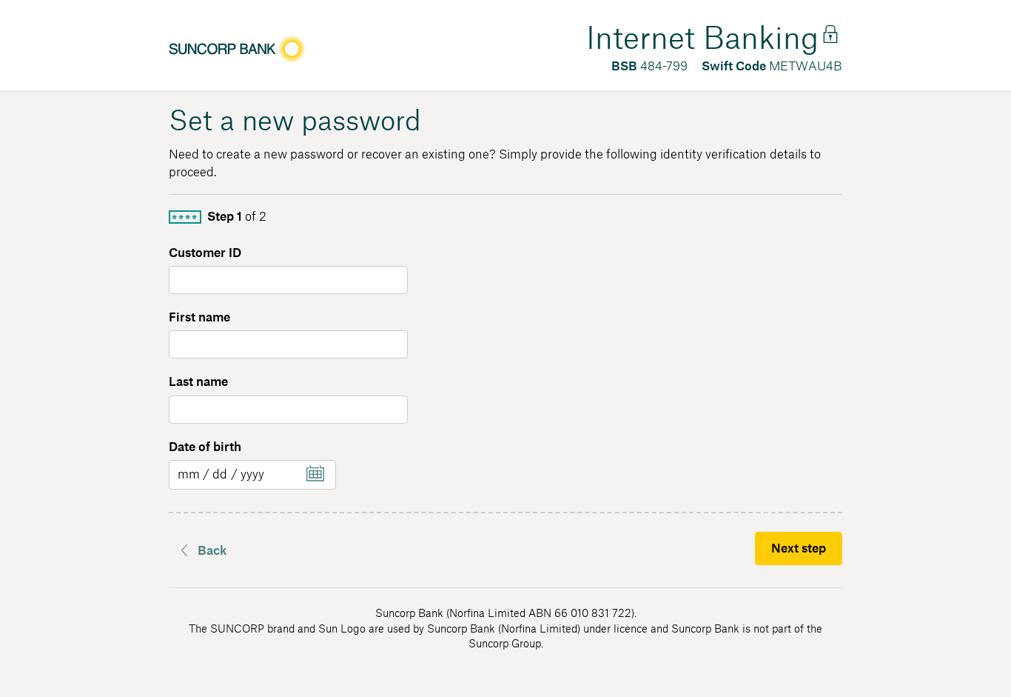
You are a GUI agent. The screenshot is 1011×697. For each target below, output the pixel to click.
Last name (198, 382)
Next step (798, 549)
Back (212, 551)
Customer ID (205, 253)
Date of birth (205, 447)
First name (199, 318)
